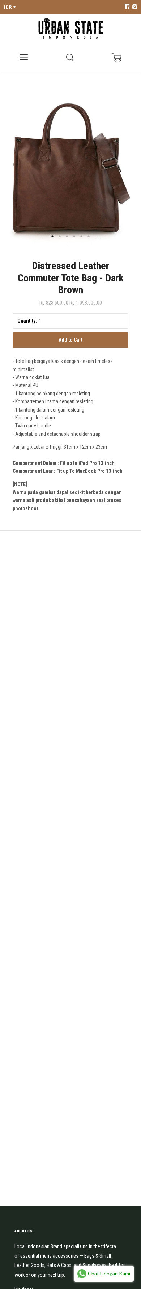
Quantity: (27, 321)
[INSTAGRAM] (134, 7)
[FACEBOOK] (126, 7)
